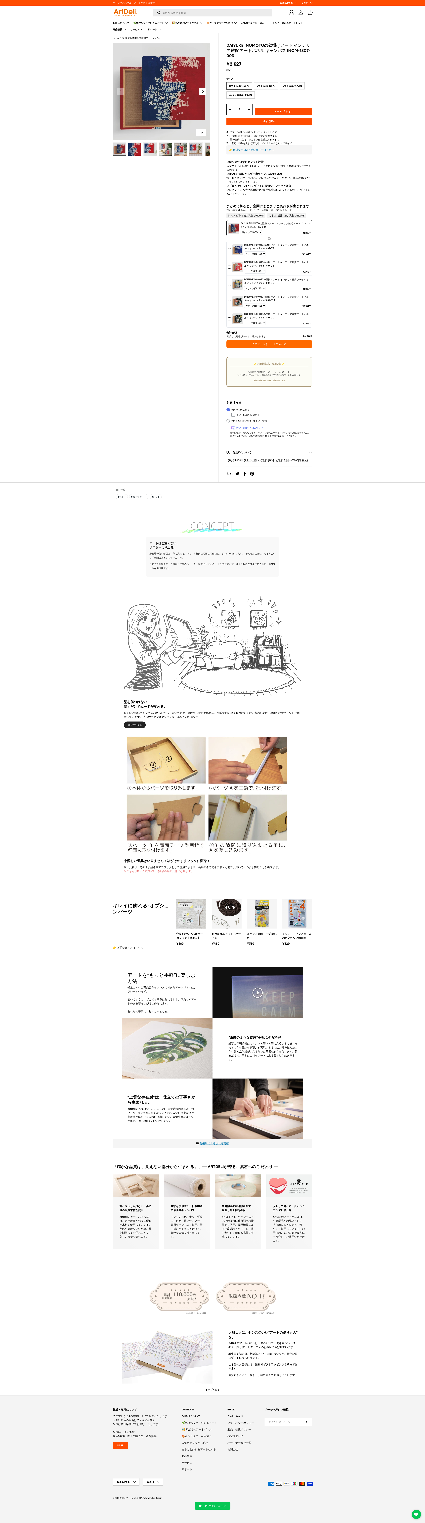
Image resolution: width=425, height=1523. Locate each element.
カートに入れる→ (283, 111)
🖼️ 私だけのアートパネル (185, 22)
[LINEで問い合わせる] (416, 1514)
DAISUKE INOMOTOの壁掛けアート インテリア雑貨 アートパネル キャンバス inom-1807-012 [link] (276, 316)
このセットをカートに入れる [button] (269, 344)
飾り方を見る (135, 725)
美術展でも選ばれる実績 (214, 1143)
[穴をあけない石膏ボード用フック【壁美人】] (191, 914)
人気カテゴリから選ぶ (252, 22)
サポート (152, 29)
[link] (233, 228)
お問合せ (232, 1449)
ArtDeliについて (121, 23)
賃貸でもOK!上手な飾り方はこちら (253, 149)
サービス (135, 29)
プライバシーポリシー (240, 1422)
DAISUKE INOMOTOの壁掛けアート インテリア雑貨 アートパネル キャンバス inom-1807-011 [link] (276, 246)
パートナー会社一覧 (239, 1442)
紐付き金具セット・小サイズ (226, 935)
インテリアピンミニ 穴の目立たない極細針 (296, 935)
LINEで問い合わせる (215, 1505)
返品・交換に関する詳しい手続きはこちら (269, 380)
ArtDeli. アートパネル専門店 (132, 1498)
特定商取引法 (235, 1436)
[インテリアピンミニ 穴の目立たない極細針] (297, 914)
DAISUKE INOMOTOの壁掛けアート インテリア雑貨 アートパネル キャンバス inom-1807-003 (142, 38)
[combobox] (212, 12)
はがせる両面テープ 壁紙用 (262, 935)
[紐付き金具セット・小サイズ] (227, 914)
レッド (155, 496)
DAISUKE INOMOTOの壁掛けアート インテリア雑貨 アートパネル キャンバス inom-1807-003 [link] (275, 225)
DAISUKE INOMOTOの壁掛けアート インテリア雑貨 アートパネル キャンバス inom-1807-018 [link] (276, 264)
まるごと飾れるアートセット (287, 23)
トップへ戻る (212, 1389)
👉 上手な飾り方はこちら (128, 947)
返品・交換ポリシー (239, 1429)
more (120, 1445)
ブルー (122, 496)
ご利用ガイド (235, 1416)
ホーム (116, 38)
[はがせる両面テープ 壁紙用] (262, 914)
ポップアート (138, 496)
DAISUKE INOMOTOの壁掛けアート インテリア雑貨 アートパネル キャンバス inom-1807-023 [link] (276, 298)
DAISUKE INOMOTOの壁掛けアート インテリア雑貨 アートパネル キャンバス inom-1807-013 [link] (276, 281)
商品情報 (117, 29)
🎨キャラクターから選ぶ (220, 22)
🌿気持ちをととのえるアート (148, 22)
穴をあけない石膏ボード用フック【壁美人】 (191, 935)
